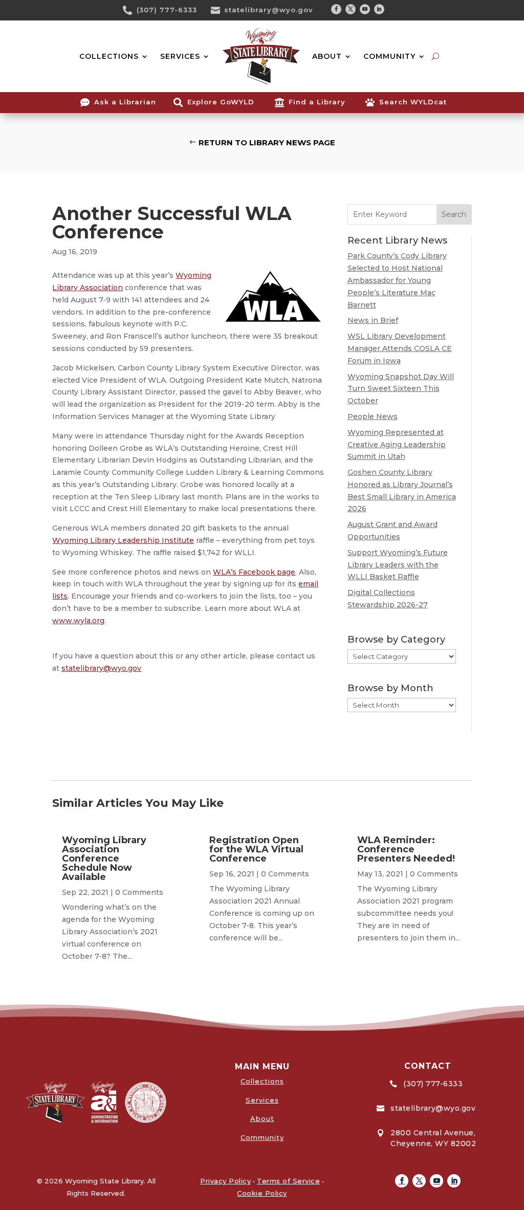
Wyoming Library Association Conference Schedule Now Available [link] (104, 858)
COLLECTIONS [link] (109, 56)
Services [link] (262, 1100)
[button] (336, 9)
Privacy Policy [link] (225, 1181)
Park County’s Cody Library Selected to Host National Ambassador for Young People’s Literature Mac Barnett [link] (397, 280)
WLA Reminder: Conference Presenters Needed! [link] (406, 849)
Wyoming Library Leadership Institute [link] (123, 540)
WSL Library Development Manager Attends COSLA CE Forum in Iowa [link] (399, 348)
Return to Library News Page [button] (267, 142)
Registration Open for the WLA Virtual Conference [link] (256, 849)
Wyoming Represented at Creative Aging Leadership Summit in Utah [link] (396, 444)
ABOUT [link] (327, 56)
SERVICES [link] (180, 56)
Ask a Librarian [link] (125, 102)
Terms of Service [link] (288, 1181)
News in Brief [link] (372, 320)
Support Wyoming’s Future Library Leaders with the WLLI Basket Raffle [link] (397, 565)
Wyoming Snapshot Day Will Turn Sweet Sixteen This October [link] (400, 389)
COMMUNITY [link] (389, 56)
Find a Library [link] (317, 102)
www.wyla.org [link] (78, 620)
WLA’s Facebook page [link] (254, 572)
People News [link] (372, 416)
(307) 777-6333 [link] (167, 10)
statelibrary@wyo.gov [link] (268, 10)
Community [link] (262, 1137)
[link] (131, 10)
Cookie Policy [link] (262, 1193)
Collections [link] (262, 1081)
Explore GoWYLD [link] (220, 102)
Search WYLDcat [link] (413, 102)
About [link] (262, 1118)
